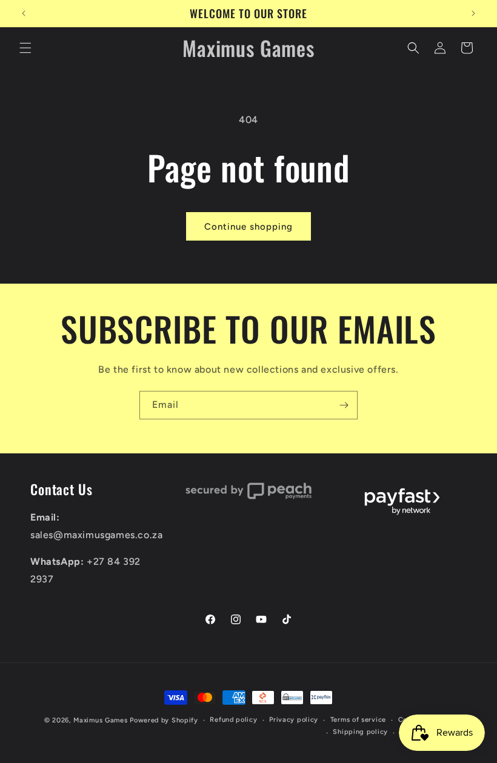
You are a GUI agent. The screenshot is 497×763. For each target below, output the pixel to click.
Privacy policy (293, 720)
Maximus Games (100, 720)
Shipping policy (360, 732)
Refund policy (233, 720)
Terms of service (358, 720)
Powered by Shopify (164, 720)
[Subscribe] (343, 405)
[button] (25, 48)
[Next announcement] (473, 13)
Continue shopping (248, 226)
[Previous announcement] (23, 13)
